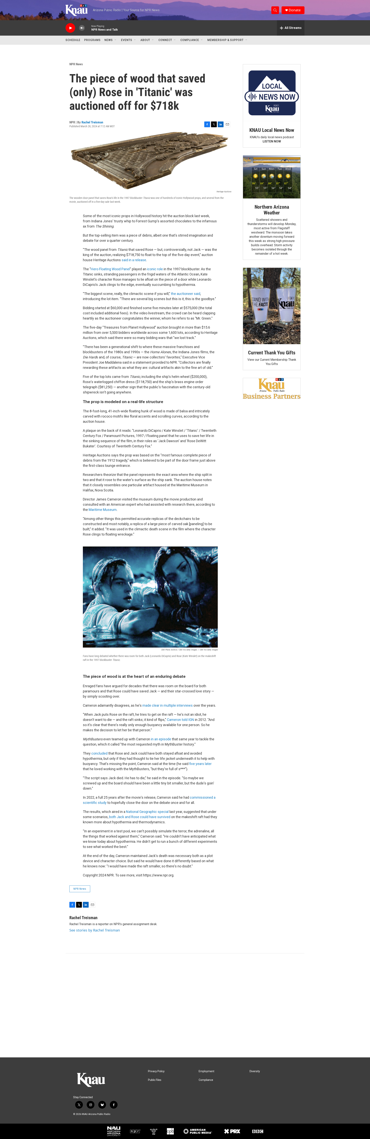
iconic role (155, 269)
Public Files (154, 1080)
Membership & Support (225, 40)
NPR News (76, 64)
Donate (295, 10)
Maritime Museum (103, 510)
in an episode (160, 739)
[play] (70, 28)
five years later (200, 764)
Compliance (189, 40)
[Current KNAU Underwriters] (271, 388)
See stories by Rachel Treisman (94, 930)
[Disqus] (185, 1005)
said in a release (134, 260)
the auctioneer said (185, 294)
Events (126, 40)
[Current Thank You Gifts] (271, 306)
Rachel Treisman (92, 122)
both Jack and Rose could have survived (139, 817)
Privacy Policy (156, 1071)
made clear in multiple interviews (167, 705)
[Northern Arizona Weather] (271, 177)
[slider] (88, 28)
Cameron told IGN (180, 720)
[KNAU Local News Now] (271, 93)
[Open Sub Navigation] (115, 40)
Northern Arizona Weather (272, 210)
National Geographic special (147, 812)
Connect (165, 40)
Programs (92, 40)
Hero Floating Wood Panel (110, 269)
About (145, 40)
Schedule (73, 40)
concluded (99, 753)
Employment (206, 1071)
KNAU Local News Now (271, 130)
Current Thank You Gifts (271, 353)
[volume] (82, 28)
